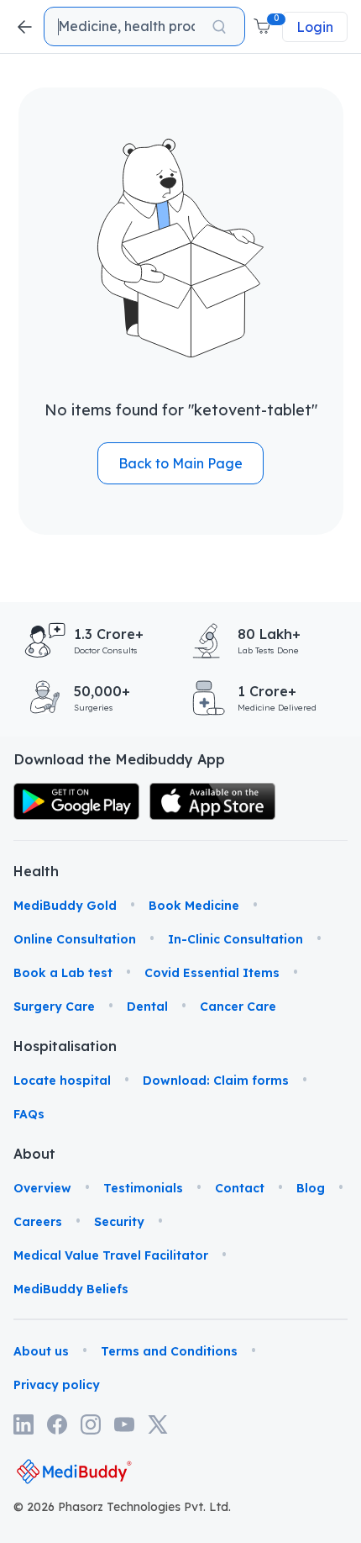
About (34, 1153)
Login (314, 26)
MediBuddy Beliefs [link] (70, 1289)
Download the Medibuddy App (119, 759)
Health (36, 871)
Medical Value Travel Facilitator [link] (110, 1255)
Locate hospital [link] (62, 1080)
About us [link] (41, 1351)
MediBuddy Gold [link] (65, 905)
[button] (263, 26)
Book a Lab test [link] (62, 972)
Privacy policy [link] (56, 1384)
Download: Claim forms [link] (216, 1080)
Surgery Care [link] (54, 1006)
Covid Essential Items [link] (212, 972)
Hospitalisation (38, 1046)
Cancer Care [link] (238, 1006)
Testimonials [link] (143, 1188)
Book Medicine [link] (194, 905)
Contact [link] (239, 1188)
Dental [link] (147, 1006)
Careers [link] (37, 1221)
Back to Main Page (180, 463)
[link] (76, 802)
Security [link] (119, 1221)
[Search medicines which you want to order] (219, 26)
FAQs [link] (28, 1114)
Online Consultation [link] (74, 939)
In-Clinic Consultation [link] (235, 939)
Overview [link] (42, 1188)
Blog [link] (310, 1188)
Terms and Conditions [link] (169, 1351)
